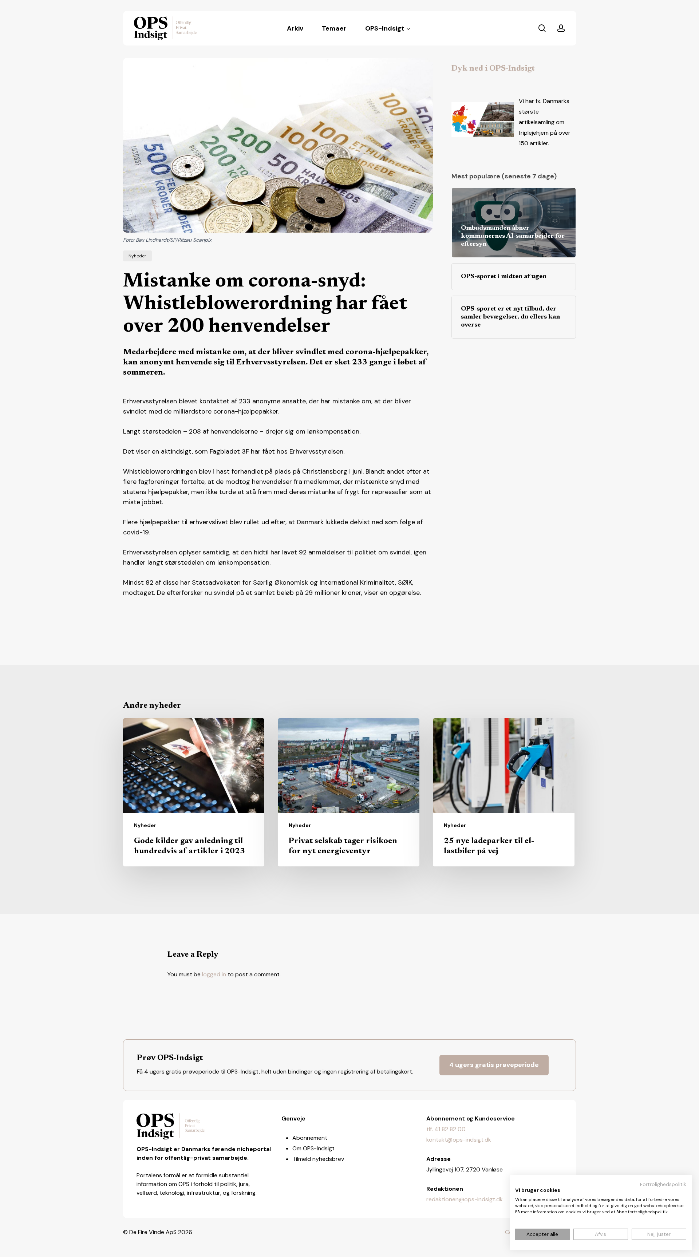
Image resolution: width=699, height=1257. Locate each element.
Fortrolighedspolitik (663, 1184)
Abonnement (309, 1138)
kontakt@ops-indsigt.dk (458, 1139)
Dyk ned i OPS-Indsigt (493, 69)
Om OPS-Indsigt (313, 1148)
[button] (494, 1065)
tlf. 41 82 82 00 (446, 1129)
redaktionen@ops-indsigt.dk (464, 1199)
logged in (214, 974)
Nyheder (137, 256)
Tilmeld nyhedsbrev (318, 1159)
